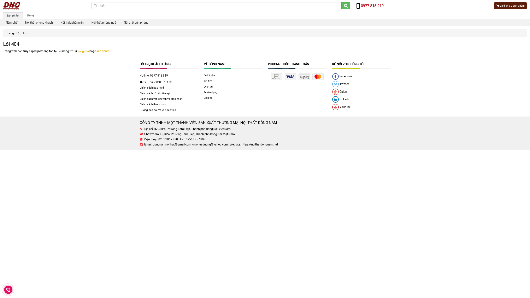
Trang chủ (12, 33)
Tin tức (208, 81)
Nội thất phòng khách (39, 22)
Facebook (345, 76)
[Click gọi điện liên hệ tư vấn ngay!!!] (8, 290)
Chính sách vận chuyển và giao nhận (161, 98)
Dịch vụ (208, 86)
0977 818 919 (159, 75)
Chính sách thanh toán (153, 104)
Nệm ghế (11, 22)
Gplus (343, 91)
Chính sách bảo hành (152, 87)
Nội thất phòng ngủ (104, 22)
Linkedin (344, 99)
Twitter (344, 84)
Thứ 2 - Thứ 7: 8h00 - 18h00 (155, 82)
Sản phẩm (12, 15)
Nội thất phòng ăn (72, 22)
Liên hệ (208, 97)
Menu (30, 15)
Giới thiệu (209, 75)
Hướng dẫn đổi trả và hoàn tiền (158, 110)
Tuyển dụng (211, 92)
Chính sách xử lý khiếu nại (155, 93)
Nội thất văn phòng (136, 22)
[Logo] (11, 6)
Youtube (345, 107)
